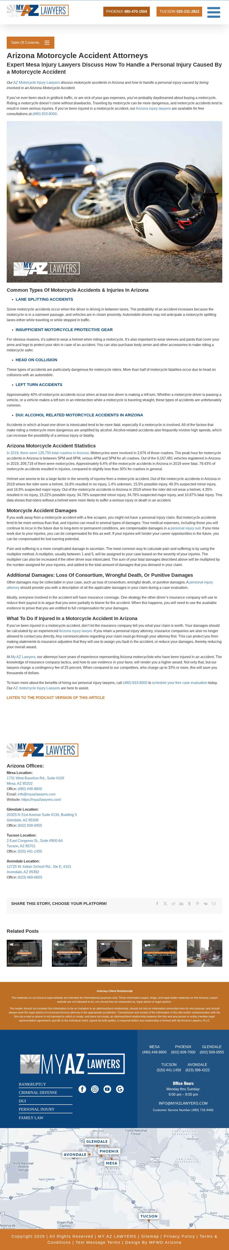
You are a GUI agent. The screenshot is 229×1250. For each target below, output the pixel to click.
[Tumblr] (189, 903)
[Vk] (205, 903)
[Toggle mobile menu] (214, 12)
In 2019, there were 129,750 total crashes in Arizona (48, 453)
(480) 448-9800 (30, 789)
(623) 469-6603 (30, 877)
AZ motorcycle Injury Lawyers (36, 688)
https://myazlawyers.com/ (41, 799)
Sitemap (150, 1236)
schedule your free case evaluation (179, 683)
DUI (22, 1101)
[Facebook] (157, 903)
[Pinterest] (197, 903)
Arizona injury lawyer (75, 631)
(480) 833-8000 (44, 114)
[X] (165, 903)
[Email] (214, 903)
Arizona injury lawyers (153, 108)
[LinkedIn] (181, 903)
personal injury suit (186, 528)
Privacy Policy (179, 1236)
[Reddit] (173, 903)
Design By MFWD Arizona (153, 1242)
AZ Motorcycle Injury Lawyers (36, 82)
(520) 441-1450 (30, 851)
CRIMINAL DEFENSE (38, 1092)
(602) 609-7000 (183, 1052)
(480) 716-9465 (202, 1110)
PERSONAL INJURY (37, 1109)
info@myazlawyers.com (36, 794)
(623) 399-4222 (197, 1070)
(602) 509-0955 (30, 825)
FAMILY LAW (31, 1118)
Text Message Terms (98, 1242)
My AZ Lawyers (23, 657)
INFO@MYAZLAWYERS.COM (183, 1103)
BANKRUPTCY (32, 1084)
